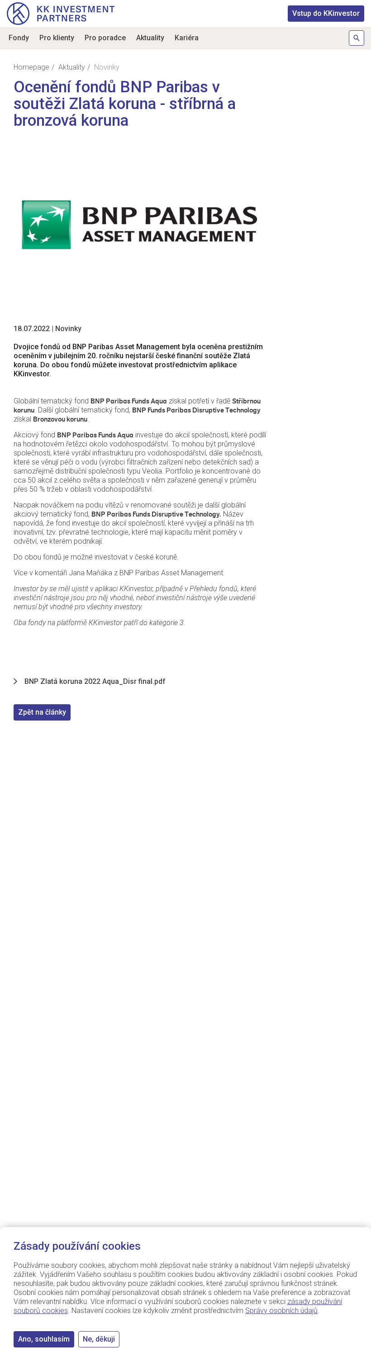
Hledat (356, 38)
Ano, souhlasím (44, 1339)
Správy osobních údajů (281, 1310)
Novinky (68, 328)
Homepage (31, 67)
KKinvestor (326, 13)
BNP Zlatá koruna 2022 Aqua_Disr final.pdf (95, 681)
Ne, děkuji (99, 1339)
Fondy (19, 37)
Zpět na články (42, 712)
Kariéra (187, 37)
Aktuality (150, 37)
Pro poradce (105, 37)
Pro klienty (56, 37)
